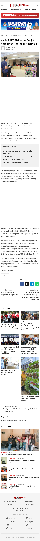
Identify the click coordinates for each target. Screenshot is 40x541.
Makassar (4, 452)
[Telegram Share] (32, 284)
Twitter (30, 518)
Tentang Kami (29, 505)
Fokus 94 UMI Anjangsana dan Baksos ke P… (17, 454)
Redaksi (10, 505)
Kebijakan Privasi (10, 501)
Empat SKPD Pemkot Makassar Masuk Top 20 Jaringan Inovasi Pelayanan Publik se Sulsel (30, 294)
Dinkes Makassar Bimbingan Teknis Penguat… (22, 461)
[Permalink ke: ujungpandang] (3, 48)
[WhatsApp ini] (37, 284)
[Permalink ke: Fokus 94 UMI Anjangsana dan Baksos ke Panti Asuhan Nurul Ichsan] (20, 440)
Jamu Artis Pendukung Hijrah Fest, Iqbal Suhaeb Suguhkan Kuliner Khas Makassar (29, 350)
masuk (10, 420)
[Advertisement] (20, 101)
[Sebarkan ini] (22, 284)
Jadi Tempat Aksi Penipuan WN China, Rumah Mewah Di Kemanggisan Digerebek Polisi (30, 326)
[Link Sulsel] (20, 5)
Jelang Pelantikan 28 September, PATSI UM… (24, 478)
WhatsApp (12, 522)
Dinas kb (5, 275)
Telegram (11, 528)
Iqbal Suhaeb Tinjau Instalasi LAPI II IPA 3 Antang (8, 372)
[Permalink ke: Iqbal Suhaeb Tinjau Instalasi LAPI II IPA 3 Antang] (10, 363)
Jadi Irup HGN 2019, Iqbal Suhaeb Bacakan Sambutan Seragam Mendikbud (10, 350)
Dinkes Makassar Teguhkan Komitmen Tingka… (23, 487)
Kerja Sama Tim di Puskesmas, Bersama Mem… (23, 470)
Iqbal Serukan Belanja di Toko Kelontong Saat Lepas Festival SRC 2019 (9, 327)
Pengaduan (29, 501)
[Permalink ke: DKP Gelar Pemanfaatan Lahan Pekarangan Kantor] (30, 376)
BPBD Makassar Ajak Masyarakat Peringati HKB (9, 292)
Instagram (30, 522)
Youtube (11, 525)
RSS (30, 528)
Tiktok (30, 525)
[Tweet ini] (27, 284)
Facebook (12, 518)
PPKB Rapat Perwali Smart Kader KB (15, 163)
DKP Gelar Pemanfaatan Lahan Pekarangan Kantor (30, 399)
